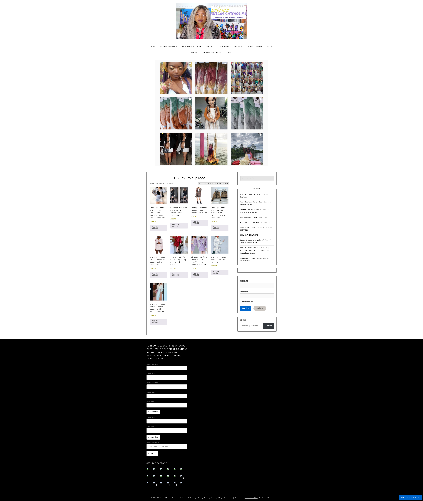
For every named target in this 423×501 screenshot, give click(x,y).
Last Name (150, 401)
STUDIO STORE (222, 47)
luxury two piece (189, 178)
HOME (153, 47)
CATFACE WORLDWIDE (212, 52)
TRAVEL (229, 52)
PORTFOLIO (238, 47)
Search (243, 320)
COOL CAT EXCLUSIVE (249, 235)
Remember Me (247, 302)
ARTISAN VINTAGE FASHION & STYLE (176, 47)
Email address (152, 383)
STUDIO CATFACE (255, 47)
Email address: (153, 443)
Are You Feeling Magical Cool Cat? (256, 222)
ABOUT (269, 47)
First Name (151, 374)
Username (244, 281)
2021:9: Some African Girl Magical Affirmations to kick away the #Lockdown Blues (256, 250)
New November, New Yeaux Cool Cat (256, 217)
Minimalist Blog (251, 498)
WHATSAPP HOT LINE (410, 497)
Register (260, 308)
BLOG (199, 47)
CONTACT (195, 52)
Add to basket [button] (155, 228)
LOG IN (209, 47)
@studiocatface (248, 178)
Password (244, 291)
